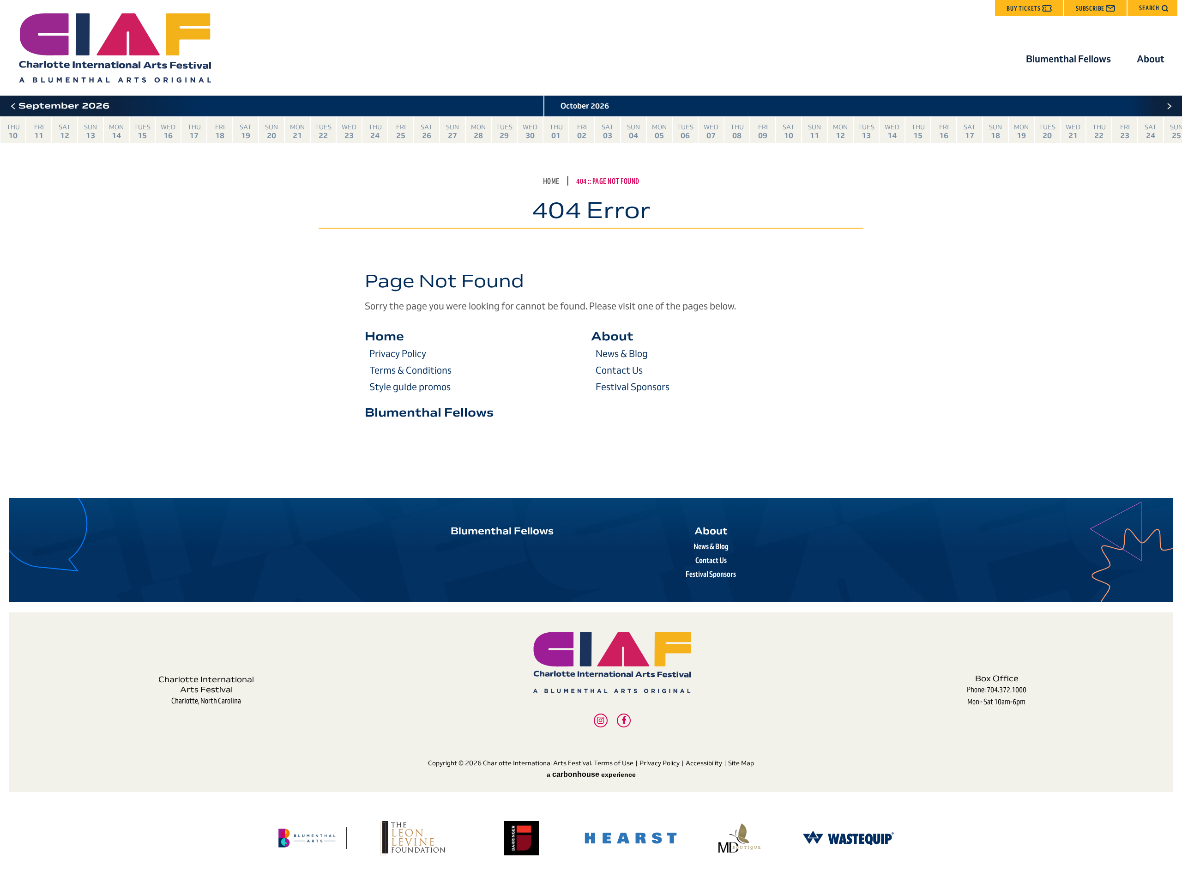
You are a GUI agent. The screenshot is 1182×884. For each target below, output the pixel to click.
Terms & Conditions (410, 370)
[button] (1152, 8)
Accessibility (704, 763)
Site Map (741, 763)
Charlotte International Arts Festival (114, 48)
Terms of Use (613, 763)
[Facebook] (624, 720)
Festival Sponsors (632, 387)
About (1150, 59)
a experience (591, 774)
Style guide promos (410, 387)
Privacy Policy (397, 354)
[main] (591, 292)
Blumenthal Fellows (1068, 59)
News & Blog (622, 354)
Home (551, 181)
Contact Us (619, 370)
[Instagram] (601, 720)
